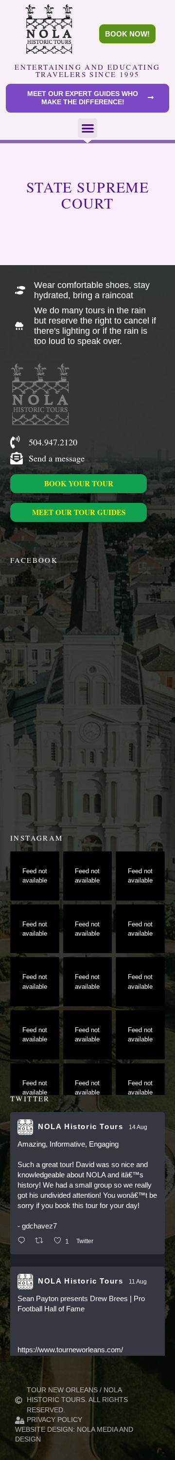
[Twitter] (32, 537)
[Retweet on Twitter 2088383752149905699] (42, 1241)
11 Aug (138, 1281)
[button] (88, 128)
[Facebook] (15, 537)
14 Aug (138, 1127)
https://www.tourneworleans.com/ (70, 1349)
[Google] (81, 537)
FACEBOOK (34, 560)
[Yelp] (98, 537)
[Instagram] (48, 537)
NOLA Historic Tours (80, 1126)
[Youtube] (65, 537)
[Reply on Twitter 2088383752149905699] (24, 1241)
